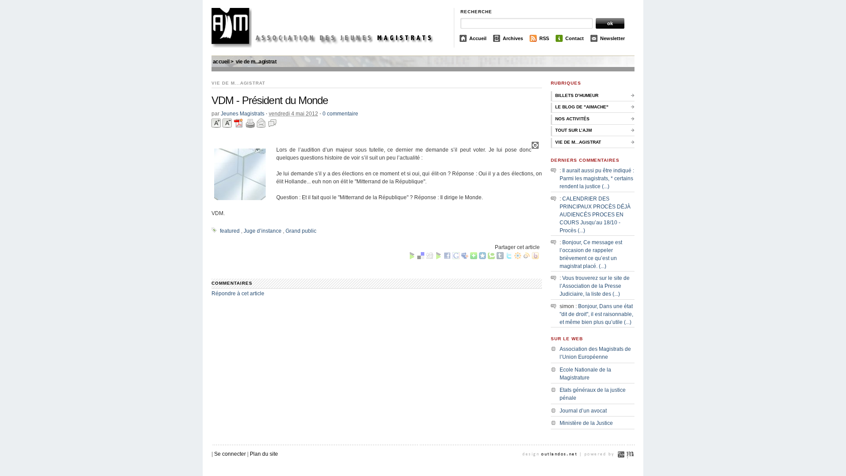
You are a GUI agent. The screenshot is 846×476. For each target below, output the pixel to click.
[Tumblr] (500, 257)
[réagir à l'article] (272, 134)
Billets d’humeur (576, 95)
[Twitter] (508, 257)
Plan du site (264, 454)
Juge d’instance (263, 231)
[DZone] (438, 257)
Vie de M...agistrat (256, 62)
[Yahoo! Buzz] (535, 257)
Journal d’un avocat (583, 411)
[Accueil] (329, 46)
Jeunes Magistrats (242, 114)
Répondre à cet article (238, 293)
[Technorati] (491, 257)
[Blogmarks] (412, 257)
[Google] (456, 257)
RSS (544, 38)
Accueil (477, 38)
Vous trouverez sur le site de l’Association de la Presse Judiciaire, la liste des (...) (595, 286)
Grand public (301, 231)
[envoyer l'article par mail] (261, 134)
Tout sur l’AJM (573, 130)
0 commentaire (340, 114)
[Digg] (429, 257)
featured (230, 231)
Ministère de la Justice (586, 423)
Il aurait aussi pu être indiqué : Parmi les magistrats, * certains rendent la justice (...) (597, 178)
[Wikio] (526, 257)
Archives (513, 38)
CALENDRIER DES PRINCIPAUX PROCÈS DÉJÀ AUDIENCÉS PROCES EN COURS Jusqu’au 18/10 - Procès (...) (595, 215)
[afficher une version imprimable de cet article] (250, 134)
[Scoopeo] (482, 257)
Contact (574, 38)
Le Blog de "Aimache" (582, 106)
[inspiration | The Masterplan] (630, 465)
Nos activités (572, 118)
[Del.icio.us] (420, 257)
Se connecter (230, 454)
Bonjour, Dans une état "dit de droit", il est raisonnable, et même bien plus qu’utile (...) (596, 314)
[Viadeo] (517, 257)
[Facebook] (447, 257)
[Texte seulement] (535, 145)
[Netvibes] (473, 257)
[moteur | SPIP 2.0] (621, 465)
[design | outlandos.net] (559, 465)
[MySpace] (464, 257)
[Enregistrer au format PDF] (239, 134)
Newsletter (612, 38)
